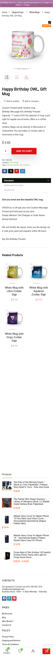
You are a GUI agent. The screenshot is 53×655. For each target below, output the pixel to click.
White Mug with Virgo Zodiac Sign (14, 337)
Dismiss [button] (34, 5)
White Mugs (34, 12)
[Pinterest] (14, 598)
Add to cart (24, 151)
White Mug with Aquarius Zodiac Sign (38, 291)
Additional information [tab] (14, 185)
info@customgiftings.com (13, 589)
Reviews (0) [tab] (9, 190)
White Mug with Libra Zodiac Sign (14, 291)
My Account (7, 614)
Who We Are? (7, 621)
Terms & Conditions (10, 644)
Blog (4, 617)
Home (4, 12)
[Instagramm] (9, 598)
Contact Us (6, 625)
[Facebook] (4, 598)
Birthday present (13, 165)
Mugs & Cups (17, 12)
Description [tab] (9, 180)
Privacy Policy (8, 637)
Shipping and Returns (11, 640)
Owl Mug (26, 165)
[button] (49, 22)
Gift (21, 165)
